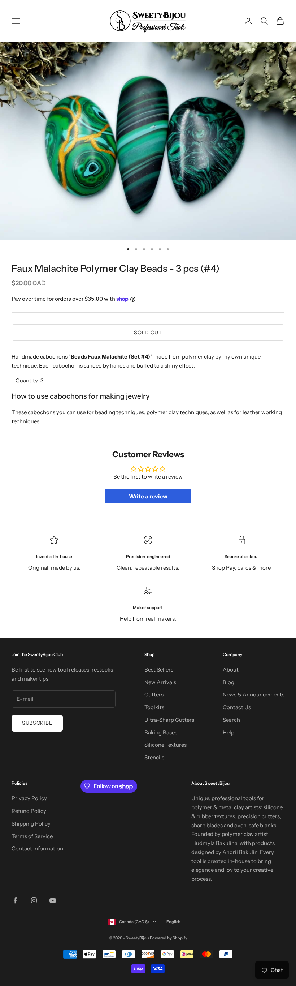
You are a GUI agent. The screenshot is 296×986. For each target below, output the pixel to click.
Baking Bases (160, 732)
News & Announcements (253, 694)
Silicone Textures (165, 744)
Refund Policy (29, 810)
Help (228, 732)
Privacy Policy (29, 798)
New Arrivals (160, 682)
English (173, 921)
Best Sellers (158, 669)
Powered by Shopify (168, 937)
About (231, 669)
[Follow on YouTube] (52, 900)
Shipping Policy (31, 823)
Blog (228, 682)
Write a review (148, 496)
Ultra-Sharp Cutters (169, 719)
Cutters (154, 694)
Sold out (148, 332)
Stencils (154, 757)
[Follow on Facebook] (15, 900)
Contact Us (237, 707)
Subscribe (37, 723)
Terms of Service (32, 836)
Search (231, 719)
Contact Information (37, 848)
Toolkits (154, 707)
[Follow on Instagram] (34, 900)
